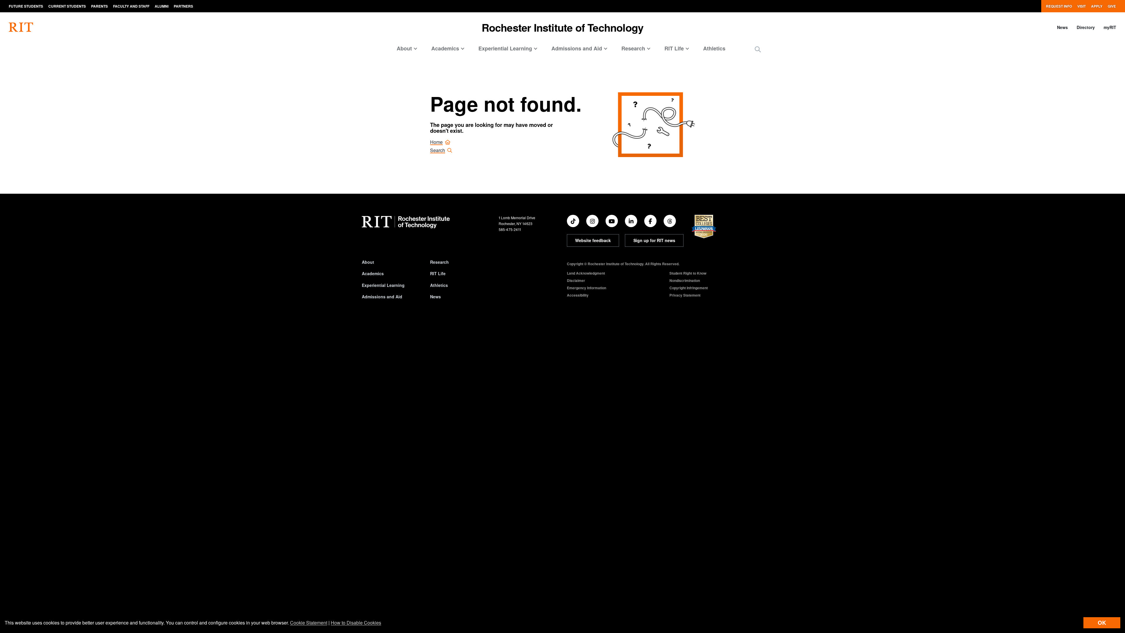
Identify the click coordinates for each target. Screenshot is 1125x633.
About (368, 262)
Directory (1086, 27)
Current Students (67, 6)
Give (1112, 6)
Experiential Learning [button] (505, 48)
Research (439, 262)
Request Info (1059, 6)
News (1062, 27)
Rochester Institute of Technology (563, 27)
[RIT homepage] (21, 27)
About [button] (404, 48)
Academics (373, 273)
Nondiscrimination (684, 280)
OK (1102, 623)
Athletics (714, 48)
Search (437, 150)
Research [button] (633, 48)
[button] (757, 49)
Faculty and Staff (131, 6)
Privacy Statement (684, 295)
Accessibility (578, 295)
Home (436, 142)
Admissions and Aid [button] (576, 48)
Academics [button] (445, 48)
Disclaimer (576, 280)
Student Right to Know (687, 273)
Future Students (26, 6)
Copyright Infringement (688, 287)
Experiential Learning (383, 285)
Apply (1096, 6)
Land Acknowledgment (586, 273)
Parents (99, 6)
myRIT (1110, 27)
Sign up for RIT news (654, 240)
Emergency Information (586, 287)
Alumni (161, 6)
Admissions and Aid (382, 297)
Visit (1081, 6)
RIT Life (438, 273)
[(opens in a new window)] (573, 221)
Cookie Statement (308, 622)
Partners (183, 6)
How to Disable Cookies (356, 622)
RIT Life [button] (674, 48)
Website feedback (593, 240)
